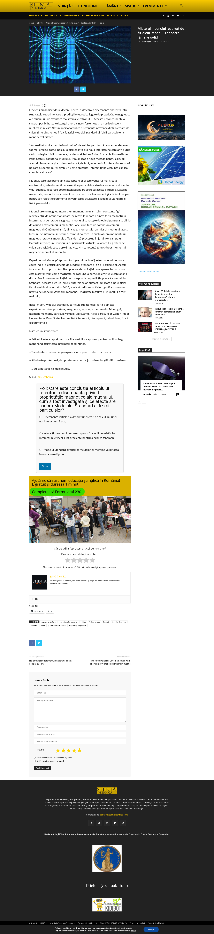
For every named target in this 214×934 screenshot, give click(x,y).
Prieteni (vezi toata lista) (107, 885)
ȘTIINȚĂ (64, 6)
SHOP (110, 15)
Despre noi (35, 15)
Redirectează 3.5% (93, 15)
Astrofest (33, 923)
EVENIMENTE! (153, 6)
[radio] (67, 560)
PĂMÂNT (112, 6)
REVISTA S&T (52, 15)
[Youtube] (182, 15)
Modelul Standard (119, 622)
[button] (181, 6)
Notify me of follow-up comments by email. (55, 758)
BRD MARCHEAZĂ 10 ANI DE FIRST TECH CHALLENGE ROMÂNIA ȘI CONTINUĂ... (167, 326)
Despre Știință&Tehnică (87, 923)
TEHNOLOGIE (87, 6)
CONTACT (122, 15)
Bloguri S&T (144, 350)
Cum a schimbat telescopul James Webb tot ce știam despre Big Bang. (159, 386)
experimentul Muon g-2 (69, 622)
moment (34, 625)
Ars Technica (45, 377)
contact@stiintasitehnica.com (114, 814)
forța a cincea (94, 622)
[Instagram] (168, 15)
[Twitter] (178, 15)
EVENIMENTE (70, 15)
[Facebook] (163, 15)
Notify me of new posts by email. (50, 761)
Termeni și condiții (137, 923)
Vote (45, 466)
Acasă (31, 23)
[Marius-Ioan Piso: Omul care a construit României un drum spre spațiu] (145, 312)
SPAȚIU (131, 6)
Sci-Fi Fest (43, 923)
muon (43, 625)
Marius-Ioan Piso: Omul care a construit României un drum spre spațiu (169, 312)
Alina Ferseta (150, 394)
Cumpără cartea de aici (148, 271)
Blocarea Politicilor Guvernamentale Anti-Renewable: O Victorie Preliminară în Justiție (110, 662)
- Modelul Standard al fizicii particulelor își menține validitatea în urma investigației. (79, 452)
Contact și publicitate (156, 923)
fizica (84, 622)
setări (133, 930)
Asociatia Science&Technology (62, 923)
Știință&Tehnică (151, 42)
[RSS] (173, 15)
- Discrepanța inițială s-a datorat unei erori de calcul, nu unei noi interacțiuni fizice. (78, 419)
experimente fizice (48, 622)
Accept (151, 929)
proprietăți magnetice (77, 625)
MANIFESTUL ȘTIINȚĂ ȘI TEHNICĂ (113, 923)
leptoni (106, 622)
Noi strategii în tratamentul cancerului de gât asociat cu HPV (50, 662)
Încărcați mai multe (160, 339)
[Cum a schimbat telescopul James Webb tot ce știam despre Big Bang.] (161, 373)
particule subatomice (57, 625)
